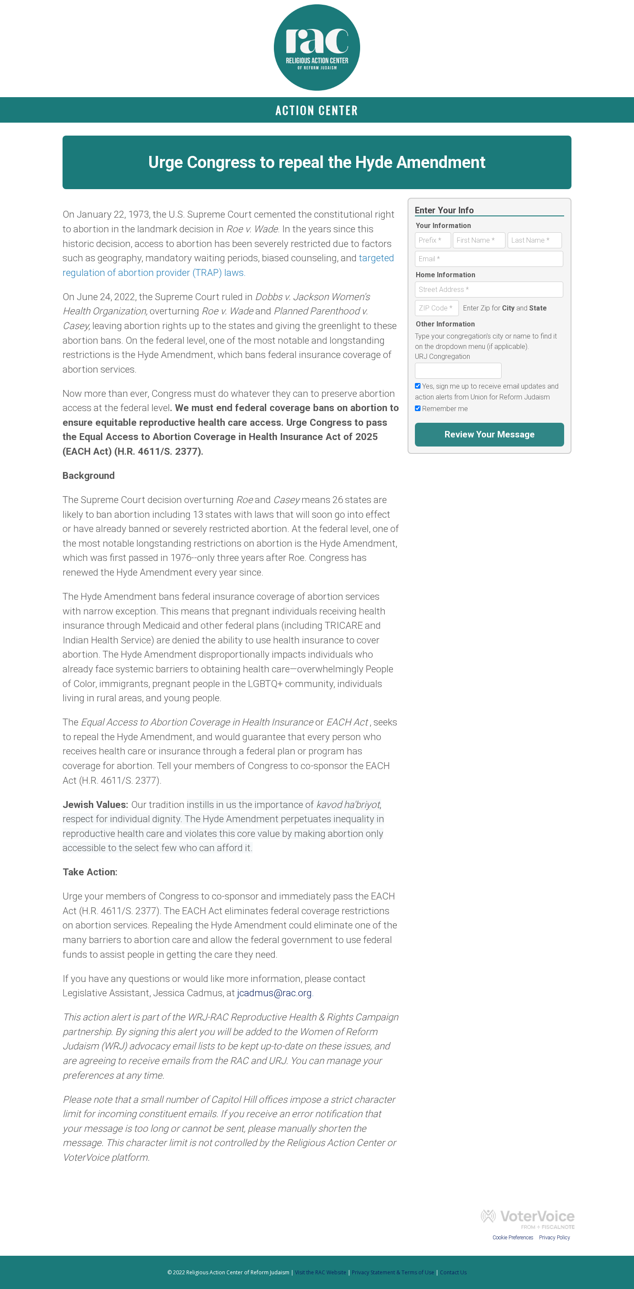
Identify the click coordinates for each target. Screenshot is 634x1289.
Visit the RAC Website (320, 1272)
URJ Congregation (442, 356)
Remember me (445, 409)
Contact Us (453, 1272)
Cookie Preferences (514, 1238)
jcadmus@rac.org (274, 992)
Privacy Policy (554, 1238)
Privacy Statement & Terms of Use (393, 1272)
